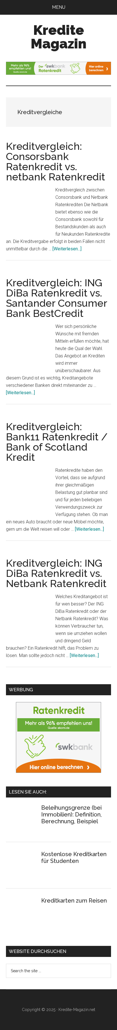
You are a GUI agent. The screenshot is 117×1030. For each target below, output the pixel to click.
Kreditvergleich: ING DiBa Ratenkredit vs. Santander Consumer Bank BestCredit (56, 298)
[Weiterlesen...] (67, 248)
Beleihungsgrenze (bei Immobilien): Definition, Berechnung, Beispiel (71, 814)
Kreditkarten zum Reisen (74, 900)
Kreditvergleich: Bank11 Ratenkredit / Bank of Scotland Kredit (57, 442)
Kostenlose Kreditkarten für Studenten (73, 857)
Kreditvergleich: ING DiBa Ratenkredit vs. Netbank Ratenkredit (56, 573)
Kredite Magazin (58, 37)
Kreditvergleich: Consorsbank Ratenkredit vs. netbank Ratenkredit (55, 161)
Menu (58, 7)
